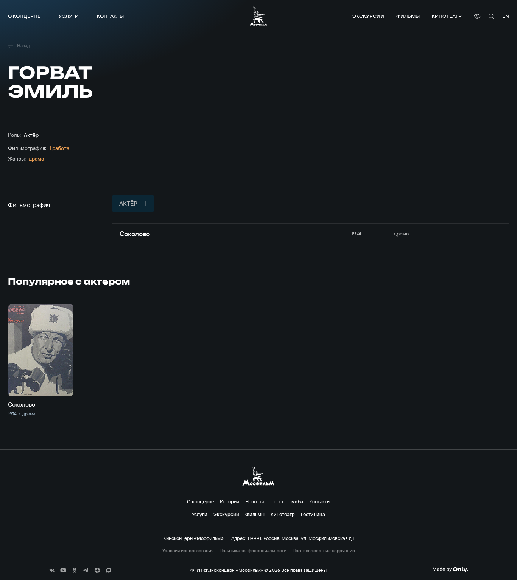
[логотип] (258, 16)
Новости (254, 501)
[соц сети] (52, 570)
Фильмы (408, 16)
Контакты (110, 16)
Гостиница (313, 514)
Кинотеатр (447, 16)
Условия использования (187, 550)
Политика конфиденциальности (253, 550)
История (229, 501)
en (505, 16)
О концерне (24, 16)
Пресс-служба (286, 501)
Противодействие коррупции (324, 550)
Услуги (69, 16)
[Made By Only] (450, 569)
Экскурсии (368, 16)
